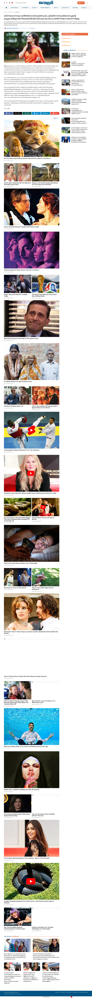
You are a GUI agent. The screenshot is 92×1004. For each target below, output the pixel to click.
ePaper (81, 3)
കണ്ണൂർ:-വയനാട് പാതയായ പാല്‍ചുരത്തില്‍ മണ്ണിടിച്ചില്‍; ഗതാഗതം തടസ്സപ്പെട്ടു (78, 55)
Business (83, 7)
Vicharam (25, 7)
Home (5, 12)
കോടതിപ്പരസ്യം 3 (66, 45)
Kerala (6, 950)
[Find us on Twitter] (9, 3)
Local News (64, 7)
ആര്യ (8, 108)
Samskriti (75, 7)
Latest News (14, 7)
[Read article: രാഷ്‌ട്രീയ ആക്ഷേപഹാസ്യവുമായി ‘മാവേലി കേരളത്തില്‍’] (66, 64)
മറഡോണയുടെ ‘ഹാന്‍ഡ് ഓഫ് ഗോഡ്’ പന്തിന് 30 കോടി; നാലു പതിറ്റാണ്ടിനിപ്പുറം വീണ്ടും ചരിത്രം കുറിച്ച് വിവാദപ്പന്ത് (79, 130)
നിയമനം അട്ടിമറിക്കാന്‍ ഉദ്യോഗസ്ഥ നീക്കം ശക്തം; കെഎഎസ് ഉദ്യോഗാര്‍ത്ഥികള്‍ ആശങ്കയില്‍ (79, 92)
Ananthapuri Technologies (16, 994)
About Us (57, 992)
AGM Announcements (83, 992)
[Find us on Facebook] (4, 3)
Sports (34, 7)
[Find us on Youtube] (12, 3)
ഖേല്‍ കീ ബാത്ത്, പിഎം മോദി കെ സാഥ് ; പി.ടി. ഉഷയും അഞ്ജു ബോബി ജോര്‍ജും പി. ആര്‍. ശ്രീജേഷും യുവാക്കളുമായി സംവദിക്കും (79, 74)
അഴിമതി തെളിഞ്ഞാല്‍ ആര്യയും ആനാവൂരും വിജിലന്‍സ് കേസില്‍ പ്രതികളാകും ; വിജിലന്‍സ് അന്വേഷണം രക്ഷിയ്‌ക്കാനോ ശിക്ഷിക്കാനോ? (31, 977)
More (55, 7)
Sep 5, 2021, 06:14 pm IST (24, 28)
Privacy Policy (75, 992)
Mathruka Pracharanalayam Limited (11, 992)
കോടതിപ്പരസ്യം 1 (66, 38)
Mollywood (17, 12)
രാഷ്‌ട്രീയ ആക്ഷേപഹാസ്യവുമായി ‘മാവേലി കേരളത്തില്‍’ (77, 63)
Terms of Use (68, 992)
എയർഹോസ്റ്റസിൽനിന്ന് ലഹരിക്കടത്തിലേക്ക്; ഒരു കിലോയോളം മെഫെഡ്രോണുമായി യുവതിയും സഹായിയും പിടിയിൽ (77, 84)
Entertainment (45, 7)
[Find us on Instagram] (6, 3)
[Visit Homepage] (46, 3)
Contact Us (62, 992)
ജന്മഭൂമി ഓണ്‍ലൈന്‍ (12, 28)
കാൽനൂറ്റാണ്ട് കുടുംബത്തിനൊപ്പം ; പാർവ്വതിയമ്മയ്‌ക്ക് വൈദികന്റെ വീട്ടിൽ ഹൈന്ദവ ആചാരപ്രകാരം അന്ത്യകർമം (79, 112)
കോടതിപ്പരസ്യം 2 (66, 42)
